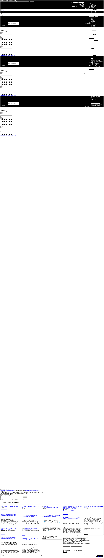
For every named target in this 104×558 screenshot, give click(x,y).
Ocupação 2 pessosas (95, 41)
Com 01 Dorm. (94, 25)
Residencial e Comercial (95, 60)
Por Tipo (90, 30)
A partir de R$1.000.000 (95, 37)
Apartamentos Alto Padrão (96, 46)
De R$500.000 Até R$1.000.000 (97, 36)
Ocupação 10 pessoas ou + (96, 15)
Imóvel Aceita (3, 51)
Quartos (1, 38)
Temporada (91, 9)
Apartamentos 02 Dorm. (95, 43)
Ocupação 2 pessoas (95, 10)
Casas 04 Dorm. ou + (95, 52)
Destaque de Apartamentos (12, 502)
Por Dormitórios (92, 24)
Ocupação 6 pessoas (95, 12)
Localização (3, 21)
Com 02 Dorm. (94, 26)
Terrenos (90, 62)
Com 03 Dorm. (94, 27)
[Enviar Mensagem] (23, 499)
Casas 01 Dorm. (94, 49)
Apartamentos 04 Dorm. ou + (96, 45)
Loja (92, 58)
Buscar (3, 25)
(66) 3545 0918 (81, 6)
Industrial (93, 21)
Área (1, 45)
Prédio (92, 59)
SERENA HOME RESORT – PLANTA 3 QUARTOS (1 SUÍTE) (10, 555)
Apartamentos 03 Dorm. (95, 44)
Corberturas (93, 47)
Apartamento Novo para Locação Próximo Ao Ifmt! (30, 530)
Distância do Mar (3, 34)
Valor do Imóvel (3, 31)
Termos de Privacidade (5, 494)
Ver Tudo (95, 9)
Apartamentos (93, 17)
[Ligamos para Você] (4, 489)
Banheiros (2, 40)
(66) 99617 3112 (75, 6)
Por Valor (90, 65)
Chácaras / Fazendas (95, 63)
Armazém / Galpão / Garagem (96, 61)
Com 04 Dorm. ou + (95, 29)
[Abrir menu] (84, 73)
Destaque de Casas (9, 551)
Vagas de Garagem (4, 43)
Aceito (11, 494)
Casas (92, 18)
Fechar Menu (91, 22)
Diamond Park (44, 531)
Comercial (93, 20)
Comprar (44, 538)
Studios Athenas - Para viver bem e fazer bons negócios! (92, 529)
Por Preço (90, 34)
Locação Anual (91, 16)
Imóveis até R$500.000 (95, 35)
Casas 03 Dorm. (94, 51)
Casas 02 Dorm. (94, 50)
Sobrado (92, 19)
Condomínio (2, 30)
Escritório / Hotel (94, 57)
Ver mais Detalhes (100, 556)
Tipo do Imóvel (4, 18)
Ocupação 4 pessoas (95, 11)
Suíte (1, 53)
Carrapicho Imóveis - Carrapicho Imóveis (8, 0)
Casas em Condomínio (95, 33)
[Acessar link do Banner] (2, 10)
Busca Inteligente (4, 23)
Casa (90, 48)
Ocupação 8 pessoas (95, 13)
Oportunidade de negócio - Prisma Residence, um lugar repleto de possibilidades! (72, 547)
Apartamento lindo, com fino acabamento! (8, 530)
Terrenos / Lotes (94, 64)
